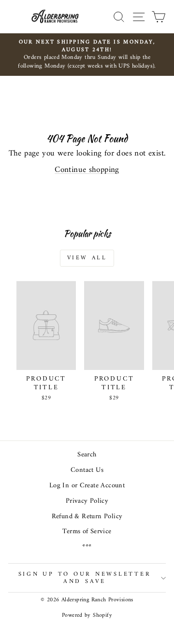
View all (87, 258)
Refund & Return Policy (87, 517)
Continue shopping (87, 170)
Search (86, 455)
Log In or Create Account (87, 486)
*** (86, 547)
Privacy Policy (87, 501)
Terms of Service (86, 531)
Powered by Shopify (87, 615)
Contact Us (87, 470)
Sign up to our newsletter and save (84, 577)
